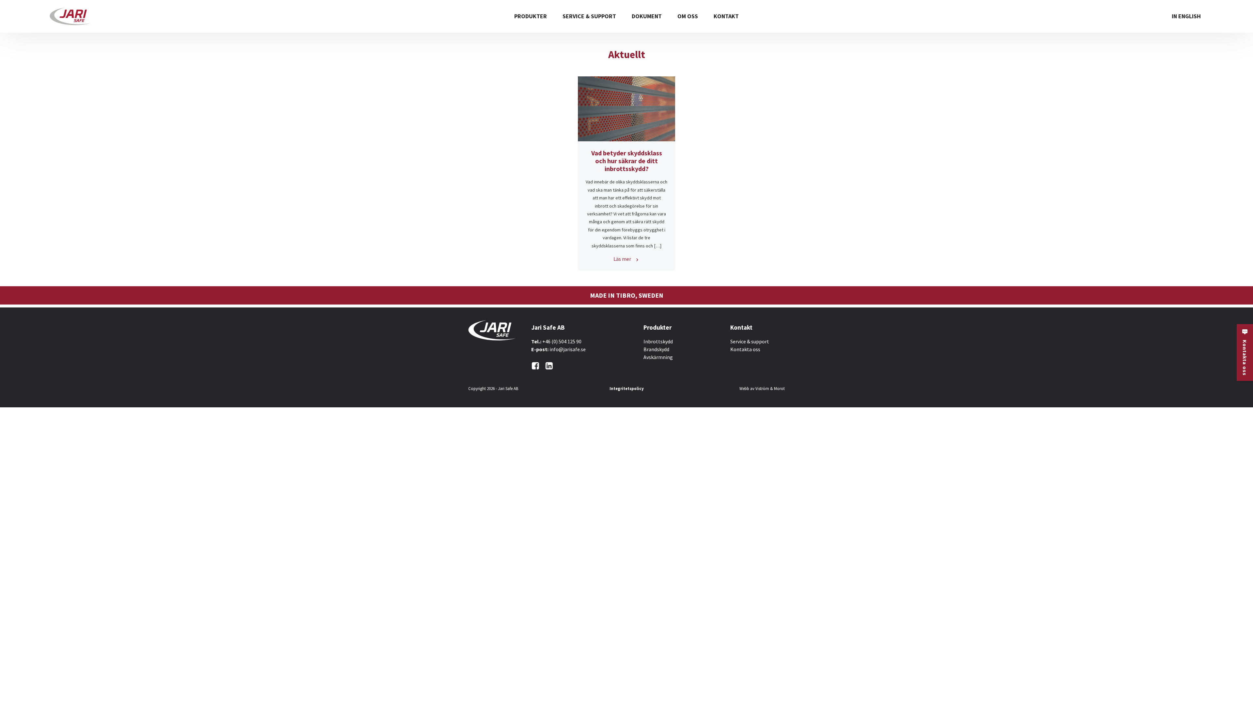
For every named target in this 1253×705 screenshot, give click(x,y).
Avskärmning (658, 357)
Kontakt (726, 16)
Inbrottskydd (658, 341)
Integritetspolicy (627, 388)
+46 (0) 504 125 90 (561, 341)
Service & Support (589, 16)
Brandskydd (656, 349)
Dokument (647, 16)
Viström (762, 388)
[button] (1245, 352)
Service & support (749, 341)
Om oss (687, 16)
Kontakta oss (745, 349)
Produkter (530, 16)
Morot (779, 388)
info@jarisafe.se (567, 349)
